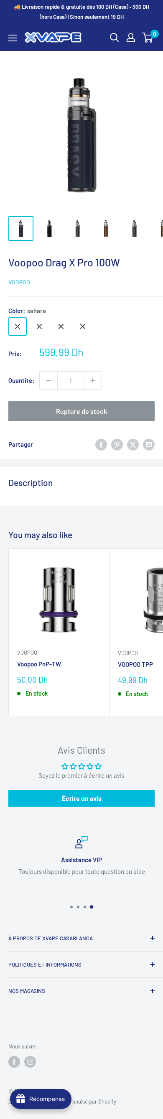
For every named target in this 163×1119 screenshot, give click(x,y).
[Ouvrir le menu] (12, 38)
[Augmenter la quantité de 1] (93, 380)
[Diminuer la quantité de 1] (48, 380)
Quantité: (21, 380)
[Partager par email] (149, 444)
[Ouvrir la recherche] (114, 37)
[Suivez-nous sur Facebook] (14, 1062)
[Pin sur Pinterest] (117, 444)
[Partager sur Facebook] (101, 444)
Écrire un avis (82, 798)
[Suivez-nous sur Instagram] (30, 1062)
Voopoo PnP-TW (39, 664)
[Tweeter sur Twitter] (133, 444)
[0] (148, 38)
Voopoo (19, 282)
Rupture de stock (81, 411)
